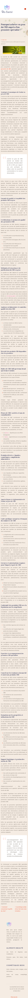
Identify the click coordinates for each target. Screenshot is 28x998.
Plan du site (14, 997)
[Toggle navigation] (25, 9)
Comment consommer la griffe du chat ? (6, 909)
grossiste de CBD (6, 69)
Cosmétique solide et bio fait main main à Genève (21, 909)
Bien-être (4, 39)
